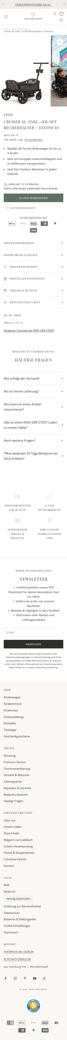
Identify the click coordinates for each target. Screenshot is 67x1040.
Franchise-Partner (15, 859)
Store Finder (11, 833)
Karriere (9, 866)
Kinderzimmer (13, 704)
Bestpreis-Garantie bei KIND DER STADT (29, 330)
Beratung (9, 755)
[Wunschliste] (61, 14)
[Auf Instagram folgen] (15, 978)
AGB (6, 885)
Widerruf (9, 891)
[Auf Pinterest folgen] (25, 978)
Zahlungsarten (13, 781)
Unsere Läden (12, 827)
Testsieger (10, 730)
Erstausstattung (13, 717)
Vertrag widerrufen (18, 898)
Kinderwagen (12, 697)
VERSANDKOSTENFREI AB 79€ (33, 4)
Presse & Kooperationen (19, 852)
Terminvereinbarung (17, 768)
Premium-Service (15, 762)
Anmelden (33, 644)
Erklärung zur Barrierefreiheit (22, 906)
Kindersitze (11, 710)
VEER (8, 114)
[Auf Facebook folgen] (5, 978)
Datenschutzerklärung (47, 667)
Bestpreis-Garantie (16, 794)
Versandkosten (33, 139)
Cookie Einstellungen (17, 926)
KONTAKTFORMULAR (17, 959)
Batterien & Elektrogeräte (20, 919)
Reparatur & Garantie (17, 788)
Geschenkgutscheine (17, 736)
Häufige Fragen (13, 801)
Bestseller (10, 723)
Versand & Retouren (16, 775)
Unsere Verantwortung (18, 846)
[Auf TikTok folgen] (44, 978)
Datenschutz (12, 913)
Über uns (9, 820)
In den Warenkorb (33, 198)
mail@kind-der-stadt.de (19, 951)
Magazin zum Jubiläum (18, 840)
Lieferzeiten (18, 188)
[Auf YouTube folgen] (34, 978)
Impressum (11, 932)
